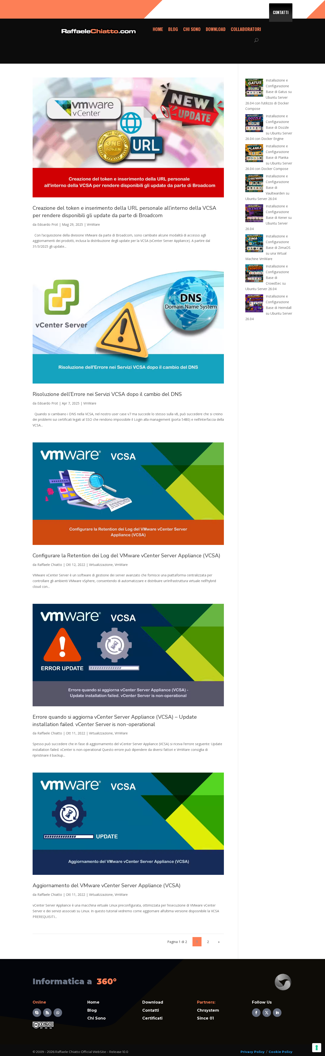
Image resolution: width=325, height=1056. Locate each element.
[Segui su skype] (37, 1012)
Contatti (281, 12)
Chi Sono (192, 29)
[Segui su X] (266, 1012)
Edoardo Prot (47, 224)
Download (216, 29)
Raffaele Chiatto (49, 564)
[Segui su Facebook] (256, 1012)
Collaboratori (246, 29)
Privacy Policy (253, 1052)
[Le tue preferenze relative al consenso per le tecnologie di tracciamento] (316, 1047)
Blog (173, 29)
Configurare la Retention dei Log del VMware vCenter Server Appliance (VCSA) (126, 555)
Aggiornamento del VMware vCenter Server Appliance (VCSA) (107, 885)
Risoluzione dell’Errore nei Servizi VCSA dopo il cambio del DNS (107, 394)
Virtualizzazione (101, 564)
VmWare (93, 224)
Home (158, 29)
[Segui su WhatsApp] (58, 1012)
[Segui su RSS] (47, 1012)
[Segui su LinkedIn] (277, 1012)
